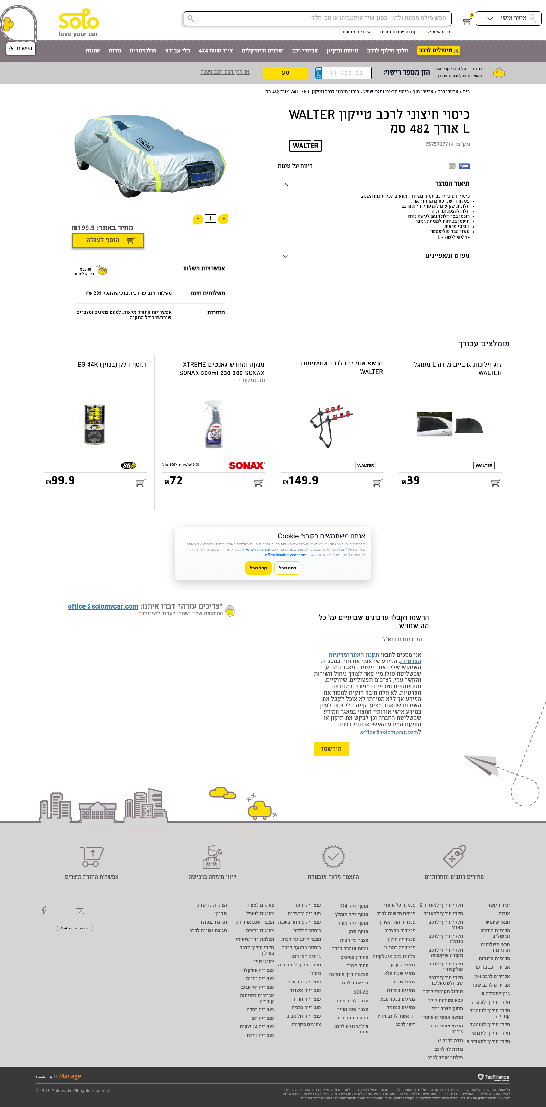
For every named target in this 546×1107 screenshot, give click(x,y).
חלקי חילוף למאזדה (443, 914)
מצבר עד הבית (354, 940)
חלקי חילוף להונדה (491, 1002)
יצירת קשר (499, 905)
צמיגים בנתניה (401, 1008)
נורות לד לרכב (448, 1049)
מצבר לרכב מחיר (352, 1001)
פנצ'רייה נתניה (306, 1008)
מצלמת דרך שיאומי (255, 939)
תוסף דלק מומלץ (351, 915)
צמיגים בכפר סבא (398, 999)
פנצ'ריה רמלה (260, 1010)
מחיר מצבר (357, 966)
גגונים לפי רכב (306, 956)
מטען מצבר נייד (447, 1009)
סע (285, 73)
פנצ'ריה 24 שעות (257, 1027)
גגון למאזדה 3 (496, 994)
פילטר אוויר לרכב (445, 1058)
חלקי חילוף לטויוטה (490, 1025)
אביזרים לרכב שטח (490, 985)
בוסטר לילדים (307, 931)
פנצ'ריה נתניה (260, 979)
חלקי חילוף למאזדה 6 (441, 905)
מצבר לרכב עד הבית (301, 939)
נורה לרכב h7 (449, 1041)
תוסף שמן (358, 932)
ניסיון (315, 973)
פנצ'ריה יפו (263, 1018)
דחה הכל (287, 567)
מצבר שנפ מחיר (352, 1010)
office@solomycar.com (389, 732)
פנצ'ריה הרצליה (400, 931)
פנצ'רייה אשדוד (305, 991)
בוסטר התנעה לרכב (301, 948)
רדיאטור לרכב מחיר (396, 1016)
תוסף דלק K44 (353, 906)
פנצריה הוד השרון (397, 922)
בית (466, 92)
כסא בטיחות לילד (445, 1000)
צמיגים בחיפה (260, 931)
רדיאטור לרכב (354, 983)
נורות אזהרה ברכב (350, 949)
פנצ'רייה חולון (401, 939)
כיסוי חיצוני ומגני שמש (386, 92)
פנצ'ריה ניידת (260, 1035)
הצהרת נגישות (212, 905)
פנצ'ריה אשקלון (258, 970)
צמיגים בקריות (306, 1025)
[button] (20, 48)
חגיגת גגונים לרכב (208, 931)
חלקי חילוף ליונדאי (490, 1033)
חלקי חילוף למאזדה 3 (488, 1042)
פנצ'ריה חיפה (307, 905)
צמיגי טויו (264, 962)
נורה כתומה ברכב (351, 1018)
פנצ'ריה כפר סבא (304, 982)
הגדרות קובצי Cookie (74, 929)
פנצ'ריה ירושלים (304, 914)
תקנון (221, 914)
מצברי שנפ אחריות (255, 922)
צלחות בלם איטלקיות (394, 956)
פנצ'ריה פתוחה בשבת (299, 922)
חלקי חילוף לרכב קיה (299, 965)
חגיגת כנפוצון (213, 922)
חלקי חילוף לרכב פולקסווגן (446, 967)
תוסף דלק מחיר (352, 923)
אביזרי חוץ (423, 92)
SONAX (361, 992)
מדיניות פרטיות (494, 959)
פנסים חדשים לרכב (396, 914)
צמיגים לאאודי (259, 905)
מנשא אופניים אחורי (442, 1017)
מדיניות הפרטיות (256, 549)
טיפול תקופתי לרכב (443, 992)
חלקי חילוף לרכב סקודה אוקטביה (446, 953)
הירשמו (331, 749)
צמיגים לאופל (260, 914)
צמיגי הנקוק (403, 965)
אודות (504, 914)
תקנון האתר (364, 655)
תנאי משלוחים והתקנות (495, 947)
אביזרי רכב (448, 92)
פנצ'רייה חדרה (306, 999)
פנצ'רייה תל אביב (304, 1016)
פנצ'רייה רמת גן (400, 948)
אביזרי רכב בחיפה (492, 967)
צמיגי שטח (405, 982)
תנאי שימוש (498, 922)
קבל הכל (258, 567)
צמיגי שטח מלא (400, 973)
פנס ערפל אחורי (399, 905)
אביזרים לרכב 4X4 (491, 977)
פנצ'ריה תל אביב (257, 987)
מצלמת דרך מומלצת (348, 974)
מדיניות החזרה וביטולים (495, 933)
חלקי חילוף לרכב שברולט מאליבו (446, 981)
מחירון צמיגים (354, 957)
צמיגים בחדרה (401, 991)
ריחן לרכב (406, 1025)
